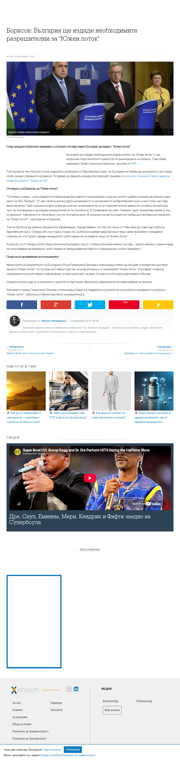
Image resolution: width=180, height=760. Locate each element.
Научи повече (52, 749)
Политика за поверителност (79, 755)
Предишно (15, 346)
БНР (134, 163)
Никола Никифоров (54, 320)
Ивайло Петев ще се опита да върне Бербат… (31, 353)
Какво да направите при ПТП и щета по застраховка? (68, 415)
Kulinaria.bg (144, 701)
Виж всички (112, 710)
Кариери (56, 702)
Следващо (165, 346)
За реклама (19, 717)
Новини (17, 709)
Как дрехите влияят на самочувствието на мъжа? (109, 415)
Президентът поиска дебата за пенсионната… (148, 353)
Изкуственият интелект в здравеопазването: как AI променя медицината (152, 417)
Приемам (73, 749)
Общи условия (50, 755)
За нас (16, 702)
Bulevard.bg (110, 701)
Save (125, 302)
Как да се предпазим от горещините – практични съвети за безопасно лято (24, 417)
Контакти (56, 709)
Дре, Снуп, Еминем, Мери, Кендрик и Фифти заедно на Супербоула (80, 519)
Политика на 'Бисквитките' (29, 738)
